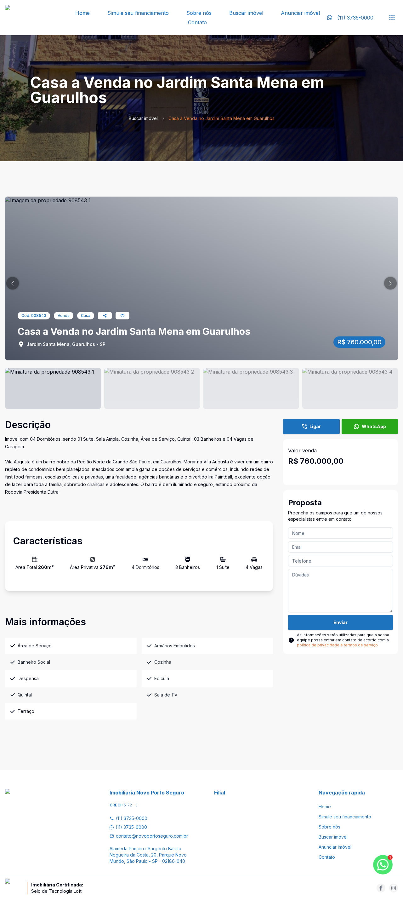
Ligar (315, 426)
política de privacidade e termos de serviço (337, 645)
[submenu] (392, 17)
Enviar (340, 622)
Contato (197, 22)
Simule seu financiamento (138, 13)
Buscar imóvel (246, 13)
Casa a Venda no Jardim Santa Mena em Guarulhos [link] (221, 118)
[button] (12, 283)
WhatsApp (374, 426)
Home (82, 13)
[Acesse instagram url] (393, 888)
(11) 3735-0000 (131, 818)
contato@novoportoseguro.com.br (152, 836)
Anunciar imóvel (300, 13)
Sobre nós (199, 13)
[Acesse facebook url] (381, 888)
